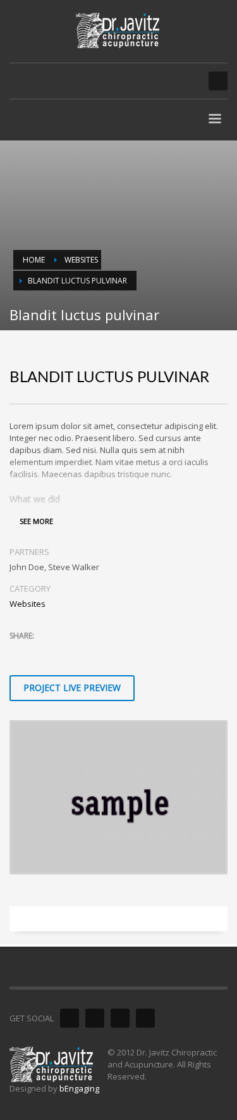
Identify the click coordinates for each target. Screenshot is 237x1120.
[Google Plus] (120, 1018)
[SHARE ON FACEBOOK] (41, 652)
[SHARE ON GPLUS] (63, 652)
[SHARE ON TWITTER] (18, 653)
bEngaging (79, 1088)
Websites (27, 603)
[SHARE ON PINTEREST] (85, 652)
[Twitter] (94, 1018)
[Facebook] (69, 1018)
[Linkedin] (145, 1018)
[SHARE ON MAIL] (107, 652)
